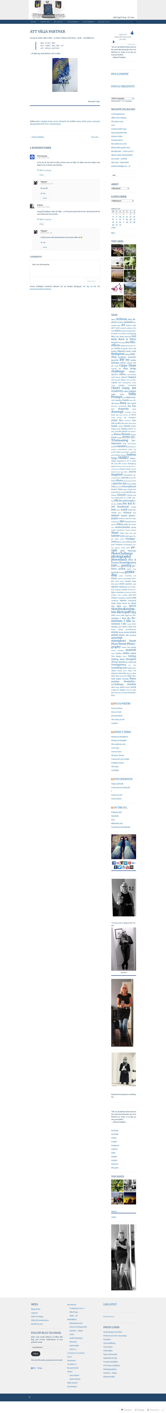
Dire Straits (131, 403)
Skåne (113, 615)
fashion (120, 426)
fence (130, 429)
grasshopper (125, 452)
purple (128, 581)
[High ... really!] (130, 289)
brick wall (132, 348)
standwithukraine (130, 629)
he (130, 461)
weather (115, 681)
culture (126, 391)
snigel (127, 615)
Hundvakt (115, 816)
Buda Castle (131, 351)
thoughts (131, 659)
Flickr (113, 1153)
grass (119, 452)
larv (125, 498)
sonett (129, 624)
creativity (117, 391)
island (125, 481)
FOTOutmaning (123, 439)
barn (117, 330)
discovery (114, 406)
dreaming (128, 412)
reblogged (118, 589)
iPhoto (119, 480)
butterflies (132, 357)
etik (125, 417)
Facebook (128, 420)
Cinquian (132, 377)
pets (122, 550)
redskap (124, 589)
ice (116, 472)
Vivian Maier (123, 676)
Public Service (119, 581)
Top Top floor (116, 799)
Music (115, 532)
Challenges (72, 22)
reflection (130, 589)
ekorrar (125, 415)
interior (118, 478)
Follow (35, 1354)
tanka (126, 653)
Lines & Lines (116, 752)
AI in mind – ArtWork (119, 159)
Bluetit (123, 346)
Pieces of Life (116, 712)
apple (118, 325)
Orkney (124, 542)
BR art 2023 (104, 22)
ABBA (130, 319)
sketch (132, 606)
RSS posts (114, 1168)
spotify (113, 629)
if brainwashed (116, 716)
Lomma (133, 507)
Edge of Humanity (110, 1354)
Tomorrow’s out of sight (120, 759)
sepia (113, 603)
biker (113, 336)
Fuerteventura (131, 443)
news (122, 536)
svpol (113, 653)
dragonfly (123, 408)
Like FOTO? (110, 1304)
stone (126, 632)
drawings (117, 411)
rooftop (124, 595)
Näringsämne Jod (76, 1323)
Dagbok (44, 121)
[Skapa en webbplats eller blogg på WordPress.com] (29, 1397)
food (113, 437)
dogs (134, 406)
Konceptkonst (129, 486)
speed (120, 627)
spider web (132, 627)
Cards (116, 366)
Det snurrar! (71, 1305)
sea (134, 597)
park (113, 544)
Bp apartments (72, 1368)
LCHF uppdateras (118, 114)
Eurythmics (132, 417)
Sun (128, 647)
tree (125, 667)
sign (113, 606)
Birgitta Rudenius (108, 1316)
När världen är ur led (118, 144)
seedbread (114, 600)
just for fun (120, 483)
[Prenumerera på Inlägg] (32, 1368)
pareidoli (133, 542)
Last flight (115, 770)
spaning (114, 627)
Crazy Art (129, 388)
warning (125, 679)
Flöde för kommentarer (40, 1320)
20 (131, 220)
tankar (133, 653)
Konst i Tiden (117, 489)
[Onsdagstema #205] (117, 1198)
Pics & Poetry (120, 74)
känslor (121, 494)
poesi (119, 566)
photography (121, 556)
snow (131, 615)
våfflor (134, 676)
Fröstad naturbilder (110, 1362)
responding (120, 592)
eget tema (119, 415)
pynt (116, 584)
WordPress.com (37, 1324)
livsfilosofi (123, 506)
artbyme (129, 325)
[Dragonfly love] (117, 1185)
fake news (124, 423)
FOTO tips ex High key (111, 1365)
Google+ (114, 1160)
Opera (119, 542)
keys (117, 486)
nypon (131, 536)
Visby (117, 676)
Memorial (127, 521)
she (129, 603)
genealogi (130, 446)
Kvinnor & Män (116, 136)
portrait (114, 572)
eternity (119, 417)
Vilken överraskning (118, 118)
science (129, 598)
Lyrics (69, 1357)
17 (120, 220)
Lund (124, 509)
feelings (124, 429)
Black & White (127, 339)
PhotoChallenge (122, 553)
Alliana (121, 322)
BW (122, 360)
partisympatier (128, 544)
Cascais (113, 369)
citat (112, 380)
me (122, 521)
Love (113, 125)
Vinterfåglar (108, 1351)
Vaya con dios (131, 673)
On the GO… (120, 807)
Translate (128, 101)
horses (118, 469)
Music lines (124, 533)
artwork (123, 328)
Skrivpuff (62, 121)
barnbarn (123, 331)
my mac (133, 533)
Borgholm (124, 348)
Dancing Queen (117, 140)
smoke (118, 615)
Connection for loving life (120, 787)
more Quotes (74, 1375)
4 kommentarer (55, 124)
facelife (118, 423)
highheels (114, 466)
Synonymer (71, 1360)
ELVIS (133, 415)
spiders (125, 627)
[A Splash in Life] (117, 301)
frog (124, 443)
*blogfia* (43, 182)
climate (122, 380)
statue (114, 632)
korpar (130, 489)
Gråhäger (118, 455)
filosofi (124, 431)
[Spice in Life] (130, 250)
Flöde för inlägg (37, 1317)
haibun (131, 454)
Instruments (127, 475)
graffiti (113, 452)
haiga (114, 458)
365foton (121, 319)
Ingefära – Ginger (76, 1331)
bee (123, 334)
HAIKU (123, 458)
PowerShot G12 (130, 576)
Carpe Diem (127, 365)
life (116, 500)
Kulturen (114, 495)
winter (122, 687)
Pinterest (114, 1164)
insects (132, 471)
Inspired (116, 474)
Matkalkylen (72, 1319)
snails (122, 615)
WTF (127, 690)
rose (130, 595)
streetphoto (118, 640)
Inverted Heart (116, 708)
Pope (134, 569)
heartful (124, 463)
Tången (130, 670)
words (133, 687)
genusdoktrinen (122, 449)
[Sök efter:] (134, 22)
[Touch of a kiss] (117, 289)
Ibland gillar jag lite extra (120, 148)
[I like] (130, 1198)
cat (119, 369)
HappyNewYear (121, 461)
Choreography (131, 374)
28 (134, 222)
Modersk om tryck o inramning (115, 1336)
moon (133, 527)
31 (120, 225)
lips (115, 504)
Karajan (129, 484)
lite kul (127, 503)
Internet (125, 478)
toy (130, 665)
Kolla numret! (72, 1383)
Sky (133, 612)
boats (131, 346)
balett (113, 331)
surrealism (120, 650)
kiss (120, 486)
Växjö (129, 676)
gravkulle (133, 452)
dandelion (118, 400)
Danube (125, 400)
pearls (123, 548)
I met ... (126, 472)
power (121, 576)
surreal (113, 650)
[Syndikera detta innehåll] (112, 703)
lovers (118, 510)
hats (128, 461)
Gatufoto (121, 446)
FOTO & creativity (123, 86)
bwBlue (133, 360)
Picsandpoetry (127, 562)
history (120, 466)
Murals (128, 530)
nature (115, 535)
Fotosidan (107, 1339)
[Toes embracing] (117, 263)
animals (128, 322)
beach (120, 333)
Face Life (95, 137)
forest (119, 438)
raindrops (123, 587)
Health (134, 461)
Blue (127, 342)
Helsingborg (132, 463)
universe (114, 673)
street (114, 634)
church (124, 377)
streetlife (116, 637)
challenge (117, 371)
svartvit (131, 650)
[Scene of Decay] (130, 301)
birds (114, 339)
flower (117, 434)
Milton (120, 524)
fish (129, 431)
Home (33, 22)
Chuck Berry (115, 377)
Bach (134, 328)
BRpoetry (121, 351)
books (117, 348)
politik (122, 569)
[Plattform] (130, 1185)
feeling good (115, 429)
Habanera (124, 455)
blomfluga (122, 342)
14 (134, 217)
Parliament (119, 544)
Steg (113, 820)
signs (119, 606)
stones (133, 632)
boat (127, 346)
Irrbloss (40, 205)
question (128, 584)
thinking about (118, 659)
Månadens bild (109, 1377)
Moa (129, 524)
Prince (114, 578)
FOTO (126, 437)
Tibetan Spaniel (118, 662)
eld (129, 415)
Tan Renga (116, 656)
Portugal (122, 572)
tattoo (125, 656)
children (122, 374)
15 (113, 220)
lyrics (119, 513)
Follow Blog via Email (46, 1332)
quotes (114, 586)
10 (120, 217)
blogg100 (114, 342)
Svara (41, 175)
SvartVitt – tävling (110, 1373)
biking (122, 336)
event (114, 420)
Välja (98, 101)
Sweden (119, 653)
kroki (50, 121)
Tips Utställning (109, 1343)
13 (130, 217)
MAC (134, 513)
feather (133, 426)
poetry (55, 121)
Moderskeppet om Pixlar (112, 1332)
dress (134, 412)
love (113, 509)
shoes (133, 603)
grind (113, 455)
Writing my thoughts (119, 740)
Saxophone (122, 598)
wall (113, 679)
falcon (134, 423)
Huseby (134, 469)
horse (131, 466)
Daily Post (117, 394)
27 (131, 222)
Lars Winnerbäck (117, 498)
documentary (122, 406)
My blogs (58, 22)
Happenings (88, 22)
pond (129, 569)
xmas (134, 690)
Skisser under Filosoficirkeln (122, 155)
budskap (127, 354)
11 (123, 217)
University (122, 673)
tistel (126, 662)
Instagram (115, 1145)
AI (118, 322)
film (120, 431)
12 (127, 217)
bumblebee (122, 357)
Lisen (119, 504)
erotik (113, 417)
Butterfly (114, 360)
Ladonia (129, 495)
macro (115, 515)
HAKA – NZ (73, 1316)
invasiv (131, 478)
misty (126, 524)
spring (120, 629)
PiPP (114, 565)
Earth (113, 415)
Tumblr (114, 1142)
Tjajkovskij (132, 662)
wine (113, 687)
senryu (123, 600)
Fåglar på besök (117, 784)
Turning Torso (122, 670)
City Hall (117, 380)
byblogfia (115, 363)
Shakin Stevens (121, 603)
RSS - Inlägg (37, 1368)
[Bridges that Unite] (117, 276)
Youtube (114, 1157)
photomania (119, 559)
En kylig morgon (117, 763)
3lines (113, 319)
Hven (112, 472)
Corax (113, 385)
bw (127, 359)
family (114, 426)
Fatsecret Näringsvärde (78, 1327)
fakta (130, 423)
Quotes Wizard (74, 1379)
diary (79, 121)
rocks (119, 595)
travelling (116, 667)
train (134, 665)
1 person (48, 170)
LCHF (129, 498)
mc (118, 521)
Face (121, 420)
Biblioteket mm (117, 823)
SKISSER (116, 609)
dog (129, 406)
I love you (120, 472)
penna (128, 548)
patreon (117, 548)
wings (117, 687)
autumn (129, 328)
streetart (133, 635)
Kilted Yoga (73, 1312)
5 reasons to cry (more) (75, 1353)
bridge (114, 351)
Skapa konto (35, 1309)
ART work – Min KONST (120, 162)
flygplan (133, 434)
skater (125, 606)
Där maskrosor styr (118, 744)
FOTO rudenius (123, 779)
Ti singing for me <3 (77, 1308)
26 (127, 222)
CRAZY (115, 388)
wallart (118, 679)
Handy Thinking (37, 137)
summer (124, 647)
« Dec (113, 228)
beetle (127, 333)
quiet (134, 584)
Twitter (114, 1138)
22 (113, 222)
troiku (129, 668)
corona (121, 385)
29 (113, 225)
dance (129, 397)
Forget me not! (116, 795)
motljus (113, 530)
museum (133, 530)
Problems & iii (116, 812)
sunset (133, 647)
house (122, 469)
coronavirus (132, 385)
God (135, 449)
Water (132, 678)
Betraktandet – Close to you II (122, 151)
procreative (128, 578)
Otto (128, 542)
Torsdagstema (118, 664)
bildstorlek (128, 336)
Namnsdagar (72, 1386)
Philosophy (132, 551)
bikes (117, 336)
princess (120, 578)
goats (130, 449)
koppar (125, 489)
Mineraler (73, 1342)
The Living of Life (118, 719)
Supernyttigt (74, 1346)
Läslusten (127, 513)
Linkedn (114, 1149)
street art (124, 635)
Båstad (123, 363)
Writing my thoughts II (119, 737)
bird (134, 336)
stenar (121, 632)
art (123, 325)
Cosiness (114, 723)
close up (128, 380)
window (131, 684)
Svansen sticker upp (118, 129)
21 (134, 220)
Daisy (124, 397)
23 (116, 222)
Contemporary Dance (129, 382)
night (127, 536)
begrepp (133, 334)
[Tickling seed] (130, 276)
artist (134, 325)
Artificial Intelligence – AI (120, 166)
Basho (115, 333)
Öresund (124, 692)
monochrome (122, 527)
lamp (134, 495)
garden (113, 446)
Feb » (113, 233)
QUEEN (121, 584)
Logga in (34, 1313)
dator (131, 400)
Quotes (69, 1372)
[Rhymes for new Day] (117, 250)
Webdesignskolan (110, 1369)
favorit (127, 426)
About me (45, 22)
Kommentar (91, 281)
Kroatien (123, 492)
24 (120, 222)
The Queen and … (117, 121)
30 (116, 225)
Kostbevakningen (76, 1338)
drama (134, 409)
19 (127, 220)
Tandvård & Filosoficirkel (120, 827)
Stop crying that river (119, 133)
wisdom (127, 687)
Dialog (117, 403)
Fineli (71, 1334)
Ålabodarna (118, 692)
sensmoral (132, 601)
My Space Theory (117, 755)
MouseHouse (121, 530)
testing (132, 656)
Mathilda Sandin (124, 518)
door (113, 409)
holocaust (125, 466)
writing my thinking (118, 690)
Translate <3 (72, 1364)
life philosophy (126, 500)
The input (114, 767)
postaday (96, 121)
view (113, 676)
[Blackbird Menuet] (130, 263)
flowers (126, 434)
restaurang (127, 592)
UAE (134, 670)
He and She (116, 464)
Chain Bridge (129, 368)
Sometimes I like (123, 619)
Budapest (117, 354)
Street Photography (123, 645)
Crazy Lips (115, 748)
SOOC (134, 624)
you (112, 693)
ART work (115, 328)
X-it (131, 690)
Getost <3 (72, 1349)
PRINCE (114, 1212)
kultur (134, 492)
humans (128, 469)
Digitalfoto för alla (110, 1358)
